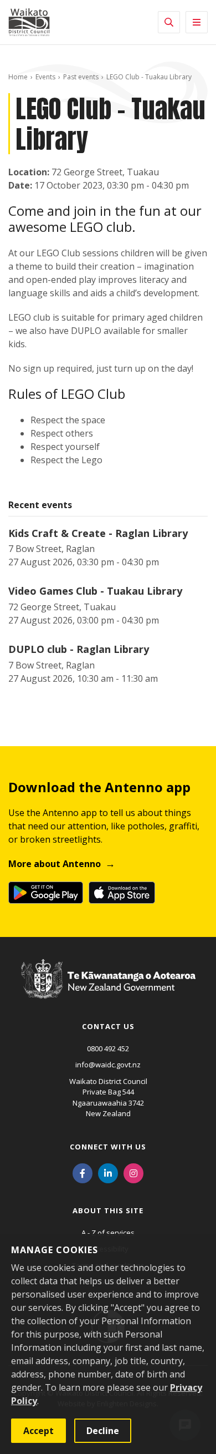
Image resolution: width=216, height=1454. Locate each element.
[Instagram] (133, 1173)
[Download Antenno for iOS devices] (122, 892)
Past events (81, 77)
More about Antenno (54, 864)
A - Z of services (108, 1233)
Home (18, 77)
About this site (108, 1210)
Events (45, 77)
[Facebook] (82, 1173)
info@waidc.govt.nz (108, 1065)
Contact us (108, 1026)
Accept (38, 1431)
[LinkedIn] (108, 1173)
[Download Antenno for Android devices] (45, 892)
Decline (102, 1431)
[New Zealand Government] (108, 990)
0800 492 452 (108, 1048)
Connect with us (108, 1147)
